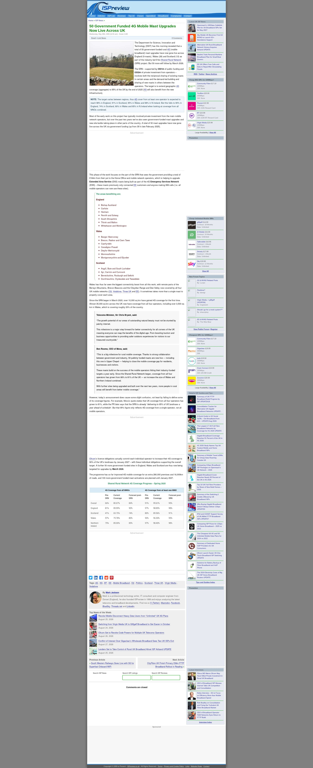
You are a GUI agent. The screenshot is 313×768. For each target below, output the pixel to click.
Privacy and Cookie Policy (174, 766)
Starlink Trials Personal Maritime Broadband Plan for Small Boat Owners (209, 57)
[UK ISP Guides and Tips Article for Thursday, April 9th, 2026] (192, 461)
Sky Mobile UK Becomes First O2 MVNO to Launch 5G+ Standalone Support (210, 37)
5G (145, 89)
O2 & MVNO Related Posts (207, 280)
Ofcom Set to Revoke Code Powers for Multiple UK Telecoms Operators (131, 632)
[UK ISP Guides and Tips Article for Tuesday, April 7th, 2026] (192, 471)
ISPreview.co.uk (133, 766)
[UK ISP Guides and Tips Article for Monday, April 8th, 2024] (192, 520)
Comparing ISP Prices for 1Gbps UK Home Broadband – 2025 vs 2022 (209, 526)
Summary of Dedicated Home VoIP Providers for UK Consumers (208, 545)
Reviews (121, 16)
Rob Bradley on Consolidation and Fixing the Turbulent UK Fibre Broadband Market (208, 705)
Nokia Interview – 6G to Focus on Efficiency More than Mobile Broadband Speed (209, 695)
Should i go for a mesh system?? (210, 310)
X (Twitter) (155, 602)
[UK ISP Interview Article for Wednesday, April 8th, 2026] (192, 689)
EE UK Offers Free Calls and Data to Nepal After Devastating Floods (209, 66)
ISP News (99, 20)
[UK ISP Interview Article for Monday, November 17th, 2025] (192, 699)
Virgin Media (170, 582)
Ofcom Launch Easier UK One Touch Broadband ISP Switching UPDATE (209, 555)
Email (93, 38)
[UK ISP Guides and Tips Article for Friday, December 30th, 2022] (192, 549)
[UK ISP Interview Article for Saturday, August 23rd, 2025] (192, 709)
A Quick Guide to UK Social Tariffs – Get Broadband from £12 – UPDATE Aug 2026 (208, 418)
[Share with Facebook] (101, 578)
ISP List (111, 16)
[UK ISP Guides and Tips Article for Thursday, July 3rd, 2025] (192, 491)
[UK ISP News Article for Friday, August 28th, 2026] (192, 41)
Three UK (127, 291)
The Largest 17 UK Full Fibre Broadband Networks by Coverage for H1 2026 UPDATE (209, 428)
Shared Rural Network (171, 59)
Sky (198, 261)
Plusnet (200, 103)
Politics (139, 582)
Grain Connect (202, 368)
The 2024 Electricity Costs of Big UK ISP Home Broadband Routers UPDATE (209, 575)
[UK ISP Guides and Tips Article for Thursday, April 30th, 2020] (192, 403)
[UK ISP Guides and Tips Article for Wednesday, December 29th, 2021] (192, 569)
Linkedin (130, 606)
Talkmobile (201, 242)
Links (187, 766)
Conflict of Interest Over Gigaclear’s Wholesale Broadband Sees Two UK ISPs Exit (136, 640)
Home (92, 16)
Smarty (200, 251)
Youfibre (200, 93)
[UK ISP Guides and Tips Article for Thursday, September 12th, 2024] (192, 559)
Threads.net (116, 606)
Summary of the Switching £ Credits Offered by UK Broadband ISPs (208, 496)
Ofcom (92, 458)
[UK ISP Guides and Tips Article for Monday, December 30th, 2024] (192, 540)
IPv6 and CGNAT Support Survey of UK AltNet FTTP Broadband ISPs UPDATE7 (210, 516)
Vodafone (117, 291)
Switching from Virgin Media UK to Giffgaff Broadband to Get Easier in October (134, 624)
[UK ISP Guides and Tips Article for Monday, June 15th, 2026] (192, 452)
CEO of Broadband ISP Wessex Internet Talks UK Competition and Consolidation (209, 685)
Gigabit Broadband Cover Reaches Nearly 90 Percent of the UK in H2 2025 (208, 477)
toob (199, 358)
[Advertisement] (180, 7)
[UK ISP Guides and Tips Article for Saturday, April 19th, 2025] (192, 530)
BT (105, 582)
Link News (101, 38)
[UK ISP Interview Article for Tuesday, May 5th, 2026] (192, 680)
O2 (110, 291)
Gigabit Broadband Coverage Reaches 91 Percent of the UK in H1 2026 (209, 438)
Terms (160, 766)
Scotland (148, 582)
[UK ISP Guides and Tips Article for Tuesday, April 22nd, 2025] (192, 501)
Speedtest (150, 16)
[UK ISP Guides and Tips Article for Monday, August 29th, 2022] (192, 422)
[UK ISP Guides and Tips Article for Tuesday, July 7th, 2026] (192, 442)
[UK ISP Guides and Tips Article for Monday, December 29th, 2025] (192, 413)
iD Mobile (200, 232)
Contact (187, 16)
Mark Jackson (112, 592)
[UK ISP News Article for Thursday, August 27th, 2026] (192, 71)
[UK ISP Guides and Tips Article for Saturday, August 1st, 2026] (192, 432)
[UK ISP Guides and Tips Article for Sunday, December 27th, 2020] (192, 510)
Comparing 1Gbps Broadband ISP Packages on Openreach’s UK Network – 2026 (209, 467)
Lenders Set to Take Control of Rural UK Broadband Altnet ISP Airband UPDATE (134, 649)
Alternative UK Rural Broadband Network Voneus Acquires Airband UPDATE (209, 47)
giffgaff (199, 222)
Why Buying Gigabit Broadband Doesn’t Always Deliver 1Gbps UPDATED (209, 506)
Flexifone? (201, 290)
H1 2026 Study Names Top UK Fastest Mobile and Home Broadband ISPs (209, 448)
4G (168, 49)
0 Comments (177, 38)
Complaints (176, 16)
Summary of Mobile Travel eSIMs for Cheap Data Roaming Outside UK (210, 457)
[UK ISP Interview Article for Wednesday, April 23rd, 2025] (192, 719)
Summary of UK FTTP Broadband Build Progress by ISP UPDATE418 (208, 399)
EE (135, 184)
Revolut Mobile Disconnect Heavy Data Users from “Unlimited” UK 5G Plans (133, 615)
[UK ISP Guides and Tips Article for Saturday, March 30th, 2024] (192, 579)
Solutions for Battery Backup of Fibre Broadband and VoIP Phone (209, 565)
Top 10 (131, 16)
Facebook (175, 602)
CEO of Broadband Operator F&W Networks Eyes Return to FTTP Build (209, 715)
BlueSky (106, 606)
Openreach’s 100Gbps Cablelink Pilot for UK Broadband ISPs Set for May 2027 (209, 27)
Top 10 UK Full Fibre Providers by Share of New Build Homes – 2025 (209, 487)
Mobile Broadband (121, 582)
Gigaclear (201, 348)
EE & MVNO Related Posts (207, 319)
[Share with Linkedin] (96, 578)
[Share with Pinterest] (111, 578)
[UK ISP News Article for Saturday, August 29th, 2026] (192, 31)
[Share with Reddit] (106, 578)
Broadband (163, 16)
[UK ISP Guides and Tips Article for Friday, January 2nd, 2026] (192, 481)
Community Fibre (203, 83)
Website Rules (196, 766)
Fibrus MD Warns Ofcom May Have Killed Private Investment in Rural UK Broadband (210, 675)
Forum (140, 16)
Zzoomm (200, 378)
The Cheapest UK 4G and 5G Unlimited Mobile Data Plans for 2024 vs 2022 (209, 536)
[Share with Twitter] (90, 578)
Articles (101, 16)
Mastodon (165, 602)
